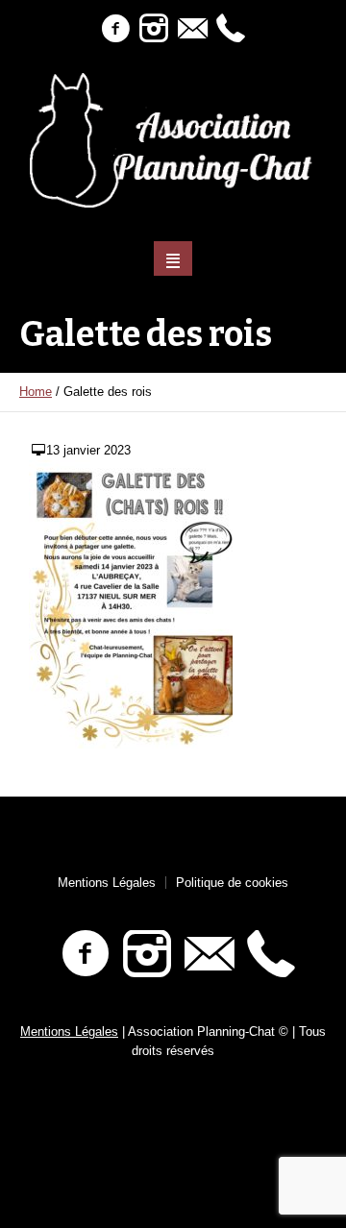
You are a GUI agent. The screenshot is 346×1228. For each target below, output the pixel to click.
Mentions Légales (107, 882)
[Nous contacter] (192, 28)
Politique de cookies (232, 882)
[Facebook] (115, 28)
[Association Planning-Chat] (173, 140)
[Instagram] (153, 28)
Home (35, 391)
